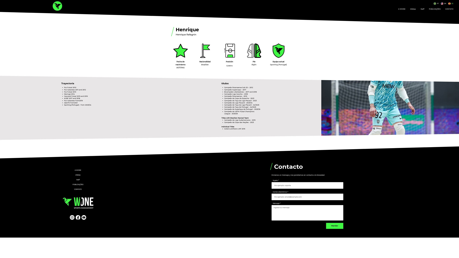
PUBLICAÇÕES (78, 184)
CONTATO (78, 189)
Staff (78, 180)
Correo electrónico (280, 192)
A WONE (78, 170)
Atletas (77, 175)
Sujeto (275, 180)
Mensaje (276, 203)
